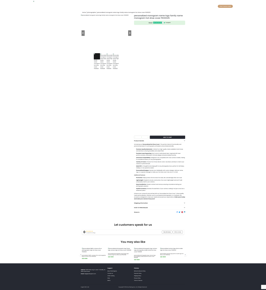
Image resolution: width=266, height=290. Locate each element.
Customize (115, 4)
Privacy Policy (137, 278)
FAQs (108, 278)
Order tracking (110, 275)
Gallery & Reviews (128, 4)
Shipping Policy (137, 275)
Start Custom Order (225, 6)
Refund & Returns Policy (140, 271)
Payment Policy (138, 273)
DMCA (108, 280)
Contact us (110, 273)
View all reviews (167, 232)
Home (84, 12)
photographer (91, 12)
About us (150, 4)
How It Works (140, 4)
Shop (107, 4)
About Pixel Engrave (112, 271)
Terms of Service (138, 280)
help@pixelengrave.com (88, 273)
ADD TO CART (167, 137)
